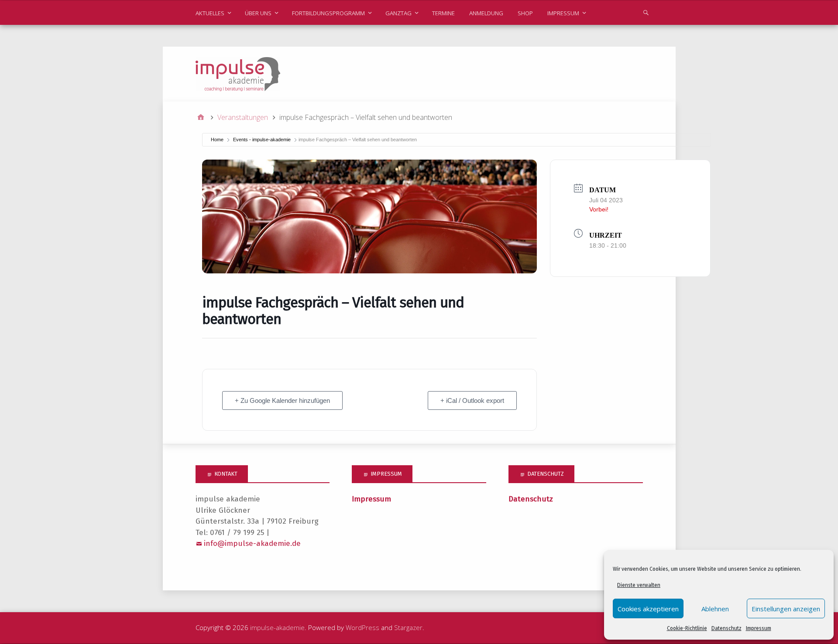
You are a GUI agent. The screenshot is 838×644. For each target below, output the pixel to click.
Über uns (258, 13)
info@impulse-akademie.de (252, 543)
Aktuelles (210, 13)
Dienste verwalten (638, 585)
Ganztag (398, 13)
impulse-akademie (277, 627)
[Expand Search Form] (646, 12)
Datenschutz (726, 628)
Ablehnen (715, 608)
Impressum (758, 628)
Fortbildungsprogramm (328, 13)
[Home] (201, 117)
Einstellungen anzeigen (786, 608)
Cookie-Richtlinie (687, 628)
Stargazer (408, 627)
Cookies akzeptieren (648, 608)
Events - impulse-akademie (262, 139)
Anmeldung (486, 13)
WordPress (362, 627)
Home (217, 139)
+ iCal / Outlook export (472, 400)
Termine (443, 13)
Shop (525, 13)
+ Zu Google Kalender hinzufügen (282, 400)
